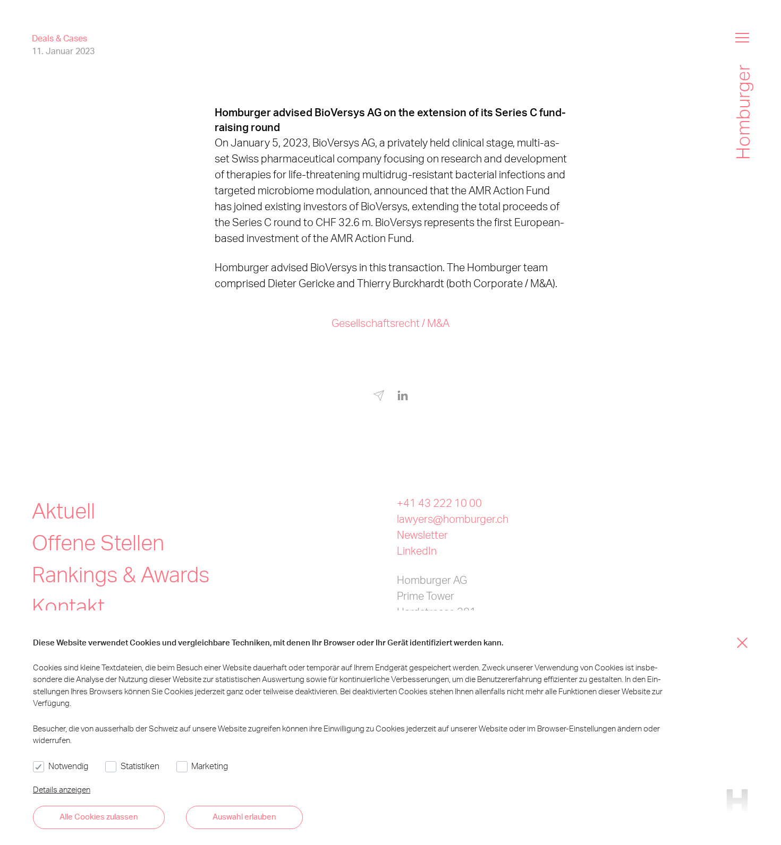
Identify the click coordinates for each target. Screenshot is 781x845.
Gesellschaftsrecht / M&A (390, 323)
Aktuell (63, 510)
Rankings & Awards (121, 574)
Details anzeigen (61, 789)
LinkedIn (417, 550)
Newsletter (422, 534)
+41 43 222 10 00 (439, 503)
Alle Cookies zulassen (99, 816)
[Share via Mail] (378, 397)
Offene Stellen (98, 542)
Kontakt (68, 605)
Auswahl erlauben (244, 816)
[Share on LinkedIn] (402, 396)
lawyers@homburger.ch (452, 518)
